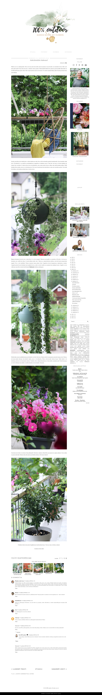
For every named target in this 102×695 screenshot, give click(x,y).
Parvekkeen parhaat (76, 286)
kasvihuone (72, 332)
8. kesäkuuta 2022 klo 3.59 (34, 634)
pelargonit (84, 346)
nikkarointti (76, 344)
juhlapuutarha (81, 331)
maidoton (85, 342)
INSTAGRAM (68, 52)
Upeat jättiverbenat (75, 282)
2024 (72, 259)
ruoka (80, 352)
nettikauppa (87, 343)
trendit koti (83, 359)
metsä (78, 343)
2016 (72, 316)
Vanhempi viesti (58, 669)
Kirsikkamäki (76, 337)
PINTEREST (44, 52)
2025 (72, 257)
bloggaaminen (82, 324)
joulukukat (76, 331)
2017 (72, 314)
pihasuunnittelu (81, 347)
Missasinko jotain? (75, 294)
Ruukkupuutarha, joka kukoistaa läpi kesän (17, 574)
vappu (85, 360)
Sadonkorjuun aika (80, 384)
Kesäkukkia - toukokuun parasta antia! (38, 574)
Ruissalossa (80, 394)
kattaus (88, 332)
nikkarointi (72, 344)
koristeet (78, 338)
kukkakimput (73, 341)
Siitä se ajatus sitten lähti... (77, 299)
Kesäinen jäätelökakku (76, 287)
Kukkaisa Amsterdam (76, 296)
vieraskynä (81, 361)
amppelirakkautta (48, 573)
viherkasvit (86, 361)
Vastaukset (18, 632)
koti (80, 338)
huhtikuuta (74, 307)
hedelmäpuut (76, 328)
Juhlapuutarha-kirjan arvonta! (79, 221)
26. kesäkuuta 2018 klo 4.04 (22, 609)
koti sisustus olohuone (85, 338)
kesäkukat (73, 335)
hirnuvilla (80, 328)
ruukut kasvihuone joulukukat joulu (83, 354)
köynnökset (87, 340)
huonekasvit (85, 328)
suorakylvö (80, 356)
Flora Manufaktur (86, 327)
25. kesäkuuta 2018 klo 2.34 (29, 580)
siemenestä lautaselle (77, 355)
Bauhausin (32, 267)
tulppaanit (71, 360)
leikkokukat (72, 342)
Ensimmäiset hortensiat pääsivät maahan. (80, 374)
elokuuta (74, 277)
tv (74, 360)
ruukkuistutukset (86, 352)
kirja (88, 335)
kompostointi (87, 337)
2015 (72, 317)
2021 (72, 264)
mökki (81, 343)
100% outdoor (48, 688)
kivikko (82, 337)
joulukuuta (74, 270)
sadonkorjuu (72, 355)
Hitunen (16, 592)
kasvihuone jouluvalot (79, 332)
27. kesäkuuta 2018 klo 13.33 (25, 617)
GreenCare (71, 328)
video (77, 361)
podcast (84, 348)
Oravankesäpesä (80, 390)
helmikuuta (75, 310)
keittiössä (87, 334)
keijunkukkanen (18, 600)
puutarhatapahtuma (80, 350)
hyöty (88, 328)
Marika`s (80, 368)
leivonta (77, 342)
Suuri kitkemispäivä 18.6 (77, 291)
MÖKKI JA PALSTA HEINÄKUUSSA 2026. (80, 391)
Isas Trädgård (80, 376)
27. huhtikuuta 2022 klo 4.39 (25, 625)
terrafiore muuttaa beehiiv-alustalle (79, 401)
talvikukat (71, 359)
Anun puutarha (80, 380)
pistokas (80, 348)
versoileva (72, 361)
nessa (84, 343)
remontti (84, 351)
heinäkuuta (75, 279)
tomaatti (79, 359)
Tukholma (87, 359)
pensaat (88, 346)
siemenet (82, 355)
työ (75, 360)
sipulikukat (86, 355)
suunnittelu (84, 356)
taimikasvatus (76, 357)
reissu (82, 351)
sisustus (71, 356)
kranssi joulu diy (81, 339)
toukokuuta (75, 305)
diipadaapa (75, 326)
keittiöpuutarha (74, 334)
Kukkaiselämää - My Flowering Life (80, 373)
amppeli (71, 324)
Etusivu (32, 52)
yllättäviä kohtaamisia (76, 301)
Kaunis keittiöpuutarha (76, 289)
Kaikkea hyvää (80, 383)
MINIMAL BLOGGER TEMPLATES (48, 693)
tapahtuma (76, 359)
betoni (78, 324)
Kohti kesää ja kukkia (59, 573)
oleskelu (84, 344)
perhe (78, 347)
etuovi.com (78, 327)
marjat (88, 342)
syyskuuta (74, 276)
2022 (72, 262)
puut (88, 348)
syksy (88, 356)
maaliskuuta (75, 308)
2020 (72, 266)
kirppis (71, 337)
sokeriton (75, 356)
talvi (88, 357)
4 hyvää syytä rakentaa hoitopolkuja (79, 298)
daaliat (71, 326)
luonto (81, 342)
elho (66, 62)
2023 (72, 260)
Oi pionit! (74, 284)
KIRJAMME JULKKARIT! (79, 237)
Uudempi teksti (19, 669)
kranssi (75, 339)
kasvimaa (85, 332)
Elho (81, 326)
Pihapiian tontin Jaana (19, 580)
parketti (75, 346)
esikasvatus (72, 327)
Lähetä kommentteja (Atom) (24, 673)
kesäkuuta (74, 281)
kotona (71, 339)
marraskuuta (75, 272)
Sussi (16, 609)
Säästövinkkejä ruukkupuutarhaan (27, 574)
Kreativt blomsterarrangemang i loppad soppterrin (80, 377)
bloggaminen (87, 324)
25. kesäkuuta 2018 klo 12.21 (27, 600)
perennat (72, 347)
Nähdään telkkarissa (80, 251)
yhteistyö (72, 363)
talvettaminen (82, 357)
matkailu (71, 343)
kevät (77, 335)
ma (82, 342)
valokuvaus (82, 360)
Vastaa (16, 588)
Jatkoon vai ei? (75, 292)
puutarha (72, 350)
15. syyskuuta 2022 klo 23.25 (25, 645)
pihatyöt (75, 348)
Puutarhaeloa (80, 396)
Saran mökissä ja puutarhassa (80, 393)
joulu (75, 330)
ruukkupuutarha (26, 558)
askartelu (74, 324)
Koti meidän (80, 386)
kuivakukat (87, 339)
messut (75, 343)
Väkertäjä (17, 617)
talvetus (86, 357)
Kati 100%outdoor (22, 634)
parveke (20, 558)
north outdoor (80, 344)
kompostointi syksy (73, 338)
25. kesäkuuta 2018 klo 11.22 (24, 592)
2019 (72, 267)
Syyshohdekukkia (80, 381)
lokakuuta (74, 274)
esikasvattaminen (86, 326)
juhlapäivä (87, 331)
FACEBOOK (56, 52)
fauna (81, 327)
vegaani (88, 360)
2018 (72, 269)
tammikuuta (75, 312)
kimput (86, 335)
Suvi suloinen (74, 303)
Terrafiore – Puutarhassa (80, 400)
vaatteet (78, 360)
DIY (78, 326)
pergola (75, 347)
